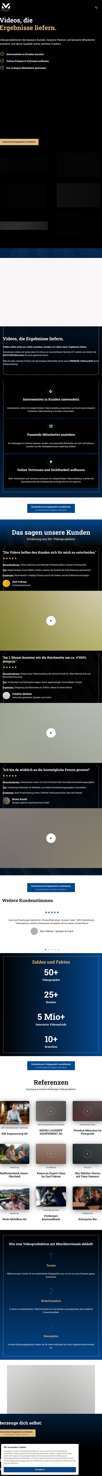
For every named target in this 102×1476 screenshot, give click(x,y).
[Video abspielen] (51, 621)
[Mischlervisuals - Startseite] (6, 8)
